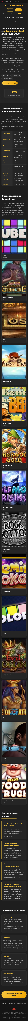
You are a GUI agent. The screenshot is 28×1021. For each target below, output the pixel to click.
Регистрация (16, 1)
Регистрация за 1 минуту (9, 83)
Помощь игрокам (14, 21)
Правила (4, 1003)
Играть (18, 10)
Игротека (7, 17)
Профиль (10, 10)
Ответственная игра (21, 1003)
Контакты (14, 1006)
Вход (11, 1)
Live (12, 17)
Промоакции (6, 13)
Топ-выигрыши (19, 17)
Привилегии (15, 13)
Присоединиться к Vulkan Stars (14, 994)
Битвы (23, 13)
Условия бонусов (11, 1003)
